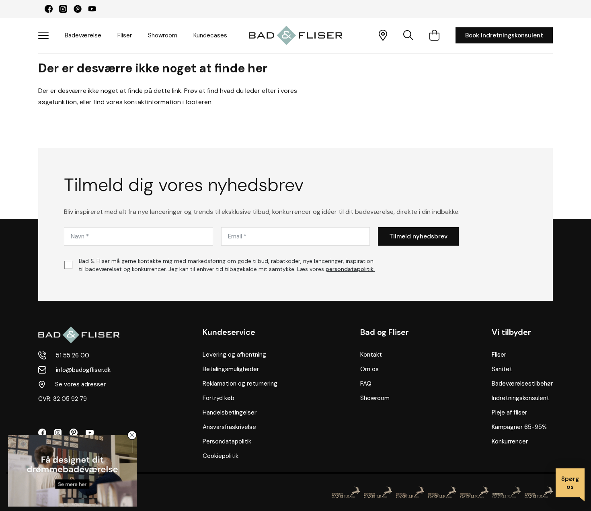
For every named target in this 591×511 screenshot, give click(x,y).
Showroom (162, 35)
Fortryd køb (218, 398)
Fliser (124, 35)
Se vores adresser (80, 384)
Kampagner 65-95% (519, 427)
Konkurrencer (510, 441)
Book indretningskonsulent (504, 35)
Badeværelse (83, 35)
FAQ (365, 384)
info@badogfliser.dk (83, 370)
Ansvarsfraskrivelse (229, 427)
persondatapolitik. (350, 269)
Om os (369, 369)
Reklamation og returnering (240, 384)
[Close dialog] (132, 435)
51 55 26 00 (72, 355)
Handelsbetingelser (230, 412)
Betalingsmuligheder (231, 369)
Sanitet (502, 369)
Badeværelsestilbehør (522, 384)
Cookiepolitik (220, 456)
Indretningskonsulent (520, 398)
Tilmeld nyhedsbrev (418, 236)
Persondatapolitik (227, 441)
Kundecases (210, 35)
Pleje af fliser (509, 412)
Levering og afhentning (234, 355)
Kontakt (371, 355)
